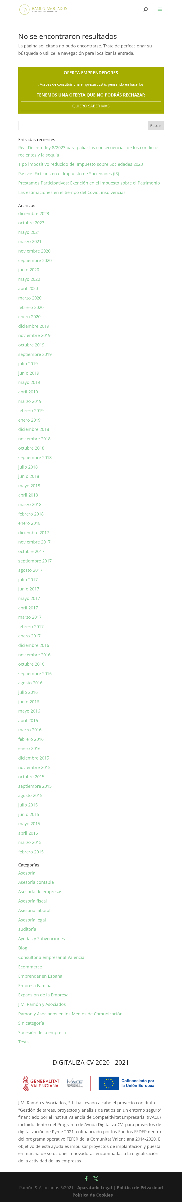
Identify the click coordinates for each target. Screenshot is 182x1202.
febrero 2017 (31, 626)
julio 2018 (28, 467)
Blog (22, 948)
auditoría (27, 929)
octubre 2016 (31, 664)
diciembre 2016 (33, 645)
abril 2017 (28, 608)
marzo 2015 (29, 842)
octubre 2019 (31, 345)
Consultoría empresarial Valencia (51, 957)
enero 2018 (29, 523)
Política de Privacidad (140, 1187)
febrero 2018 (31, 514)
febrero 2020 (31, 307)
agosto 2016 (30, 683)
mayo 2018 (29, 485)
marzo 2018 (29, 504)
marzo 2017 (29, 617)
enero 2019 (29, 420)
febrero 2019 (31, 410)
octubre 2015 (31, 776)
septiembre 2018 (35, 457)
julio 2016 (28, 692)
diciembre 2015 (33, 758)
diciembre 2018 (33, 429)
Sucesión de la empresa (42, 1032)
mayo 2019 (29, 382)
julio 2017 (28, 579)
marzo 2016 (29, 729)
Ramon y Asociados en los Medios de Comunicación (70, 1014)
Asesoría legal (32, 920)
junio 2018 (28, 476)
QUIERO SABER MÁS (90, 106)
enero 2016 (29, 748)
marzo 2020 (29, 298)
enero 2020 (29, 316)
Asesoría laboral (34, 910)
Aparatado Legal (94, 1187)
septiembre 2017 (35, 561)
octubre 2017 (31, 551)
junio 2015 (28, 814)
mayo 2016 (29, 711)
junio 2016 (28, 702)
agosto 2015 (30, 795)
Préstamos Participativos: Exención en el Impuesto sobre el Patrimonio (89, 183)
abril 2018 (28, 495)
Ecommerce (30, 967)
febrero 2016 (31, 739)
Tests (23, 1042)
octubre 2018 (31, 448)
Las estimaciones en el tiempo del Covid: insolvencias (72, 192)
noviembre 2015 (34, 767)
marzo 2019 (29, 401)
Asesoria (26, 873)
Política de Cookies (93, 1195)
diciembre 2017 (33, 532)
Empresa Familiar (35, 985)
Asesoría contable (36, 882)
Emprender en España (40, 976)
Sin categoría (31, 1023)
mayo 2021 (29, 232)
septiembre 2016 (35, 673)
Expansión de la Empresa (43, 995)
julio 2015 (28, 805)
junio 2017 (28, 589)
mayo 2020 (29, 279)
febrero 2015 (31, 852)
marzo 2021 (29, 241)
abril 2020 (28, 288)
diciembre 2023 (33, 213)
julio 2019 (28, 363)
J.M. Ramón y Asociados (42, 1004)
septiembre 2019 (35, 354)
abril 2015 (28, 833)
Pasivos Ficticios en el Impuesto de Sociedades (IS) (68, 173)
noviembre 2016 (34, 655)
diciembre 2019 (33, 326)
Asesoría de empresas (40, 891)
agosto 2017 (30, 570)
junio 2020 (28, 269)
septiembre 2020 (35, 260)
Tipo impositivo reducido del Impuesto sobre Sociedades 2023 (80, 164)
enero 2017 (29, 636)
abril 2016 (28, 720)
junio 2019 (28, 373)
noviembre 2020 (34, 251)
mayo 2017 (29, 598)
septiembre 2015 (35, 786)
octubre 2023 (31, 223)
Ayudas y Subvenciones (41, 938)
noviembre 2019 (34, 335)
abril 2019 (28, 392)
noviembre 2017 (34, 542)
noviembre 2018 (34, 439)
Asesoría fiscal (32, 901)
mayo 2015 (29, 823)
